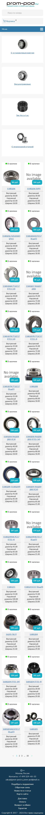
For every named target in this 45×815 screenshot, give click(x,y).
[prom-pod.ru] (22, 4)
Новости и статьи (22, 790)
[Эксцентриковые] (22, 70)
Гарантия (22, 808)
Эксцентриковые (22, 84)
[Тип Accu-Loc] (22, 102)
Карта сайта (22, 794)
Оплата (22, 801)
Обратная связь (22, 787)
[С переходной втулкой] (22, 133)
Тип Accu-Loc (22, 115)
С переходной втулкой (23, 146)
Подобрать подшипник (22, 784)
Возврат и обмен (22, 805)
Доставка (22, 798)
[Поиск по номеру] (40, 13)
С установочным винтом (22, 53)
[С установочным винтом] (22, 39)
